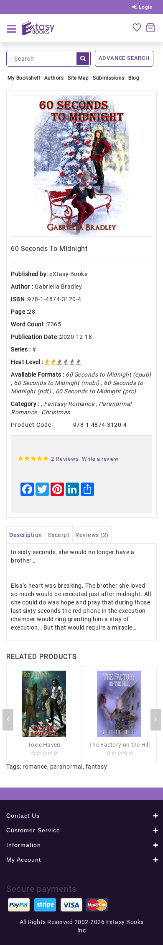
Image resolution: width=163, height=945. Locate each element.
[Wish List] (136, 27)
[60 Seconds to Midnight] (81, 166)
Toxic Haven (44, 744)
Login (145, 7)
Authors (54, 78)
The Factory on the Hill (119, 744)
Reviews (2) (92, 535)
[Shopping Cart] (150, 27)
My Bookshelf (24, 78)
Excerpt (59, 535)
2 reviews (65, 459)
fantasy (96, 766)
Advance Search (124, 58)
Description (25, 535)
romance (35, 766)
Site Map (78, 78)
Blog (133, 78)
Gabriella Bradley (58, 286)
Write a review (100, 459)
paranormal (66, 766)
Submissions (109, 78)
